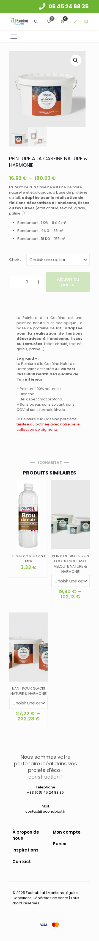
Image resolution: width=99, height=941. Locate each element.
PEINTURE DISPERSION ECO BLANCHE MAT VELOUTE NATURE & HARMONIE (70, 563)
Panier (60, 844)
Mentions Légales (63, 892)
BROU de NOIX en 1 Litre (28, 558)
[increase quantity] (38, 282)
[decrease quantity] (15, 282)
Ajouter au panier (68, 282)
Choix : (15, 259)
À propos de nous (25, 835)
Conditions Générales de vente (40, 898)
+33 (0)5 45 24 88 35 (45, 792)
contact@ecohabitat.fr (45, 811)
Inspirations (25, 850)
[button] (75, 60)
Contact (21, 861)
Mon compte (67, 832)
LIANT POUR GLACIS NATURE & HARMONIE (28, 691)
